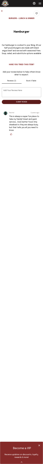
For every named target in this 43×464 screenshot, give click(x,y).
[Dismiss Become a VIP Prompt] (39, 445)
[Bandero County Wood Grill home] (12, 3)
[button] (3, 11)
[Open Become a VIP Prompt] (21, 462)
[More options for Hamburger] (36, 13)
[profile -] (34, 3)
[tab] (12, 81)
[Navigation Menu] (39, 3)
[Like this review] (11, 134)
